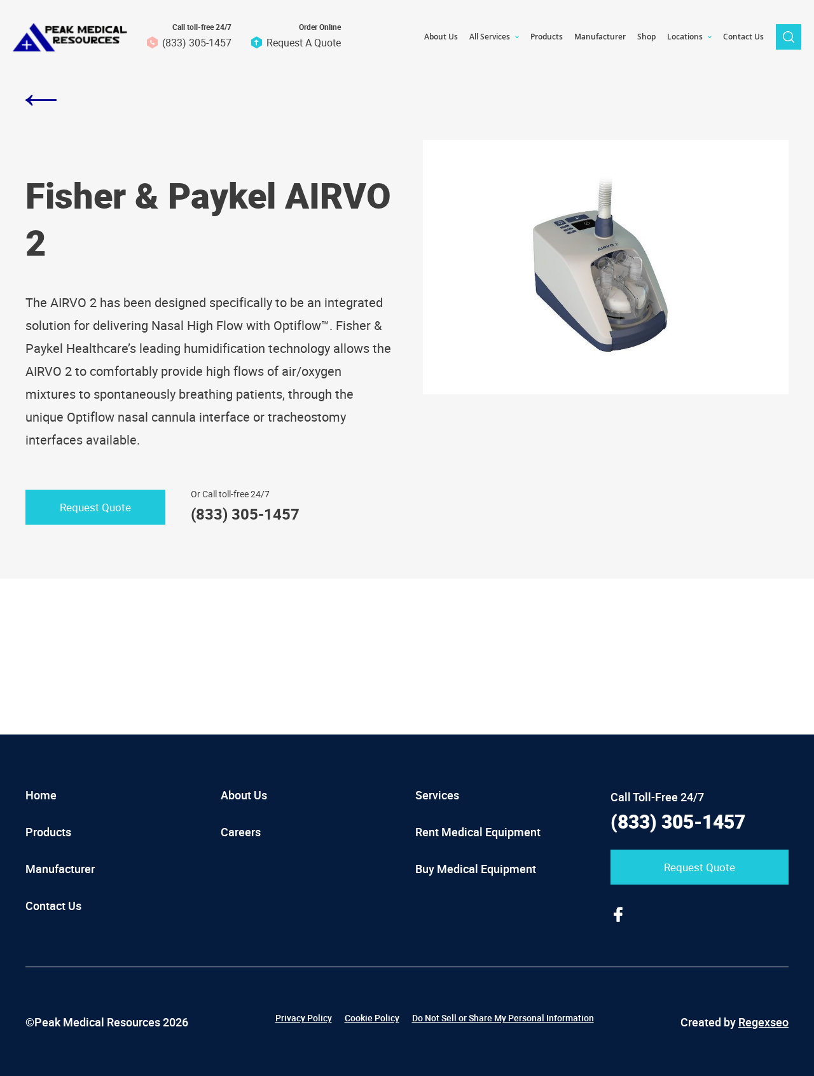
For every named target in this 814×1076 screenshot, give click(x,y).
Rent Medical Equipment (478, 831)
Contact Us (53, 905)
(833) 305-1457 (196, 43)
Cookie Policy (372, 1018)
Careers (241, 831)
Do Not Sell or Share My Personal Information (503, 1018)
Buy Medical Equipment (475, 868)
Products (48, 831)
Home (41, 795)
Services (437, 795)
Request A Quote (303, 43)
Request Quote (95, 507)
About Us (244, 795)
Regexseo (763, 1022)
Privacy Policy (303, 1018)
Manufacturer (60, 868)
